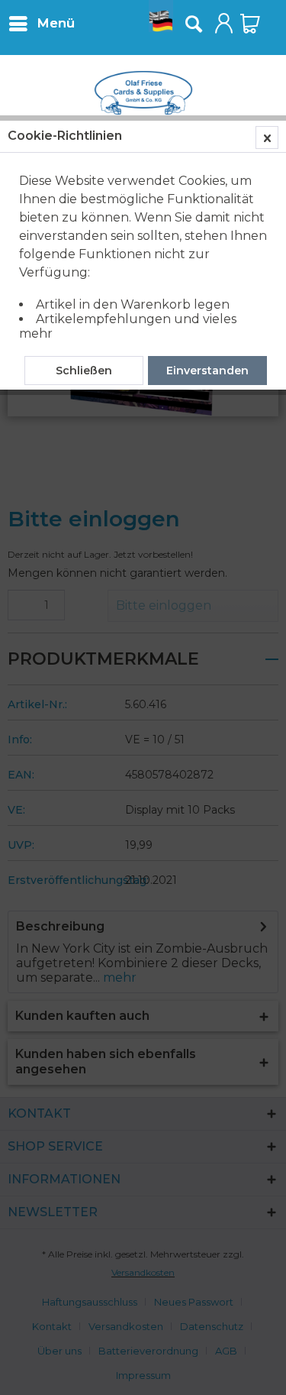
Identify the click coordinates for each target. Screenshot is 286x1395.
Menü (56, 23)
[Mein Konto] (224, 23)
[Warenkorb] (250, 23)
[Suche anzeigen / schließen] (193, 23)
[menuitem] (41, 23)
